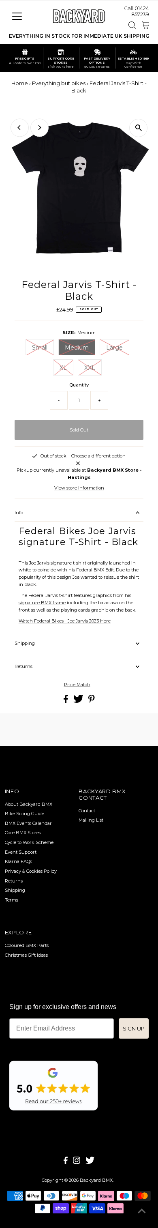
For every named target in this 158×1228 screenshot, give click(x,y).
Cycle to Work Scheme (29, 842)
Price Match (77, 685)
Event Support (20, 852)
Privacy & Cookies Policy (31, 871)
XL (63, 367)
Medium (77, 347)
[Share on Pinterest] (91, 701)
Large (114, 347)
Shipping (25, 643)
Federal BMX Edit (95, 570)
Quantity (79, 385)
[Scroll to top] (142, 1212)
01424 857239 (140, 11)
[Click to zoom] (138, 128)
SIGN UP (134, 1028)
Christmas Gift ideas (26, 955)
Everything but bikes (58, 83)
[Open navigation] (23, 16)
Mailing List (91, 820)
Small (39, 347)
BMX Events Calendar (28, 823)
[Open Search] (132, 25)
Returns (23, 666)
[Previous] (20, 127)
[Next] (39, 127)
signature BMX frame (42, 602)
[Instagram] (76, 1162)
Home (19, 83)
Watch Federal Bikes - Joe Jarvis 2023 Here (65, 621)
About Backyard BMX (28, 804)
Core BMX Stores (23, 832)
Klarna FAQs (18, 861)
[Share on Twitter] (79, 701)
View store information (79, 488)
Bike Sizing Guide (24, 813)
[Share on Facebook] (66, 701)
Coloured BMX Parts (27, 945)
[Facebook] (66, 1162)
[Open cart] (145, 25)
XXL (89, 367)
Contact (87, 811)
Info (19, 512)
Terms (11, 900)
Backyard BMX (96, 1180)
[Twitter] (89, 1162)
